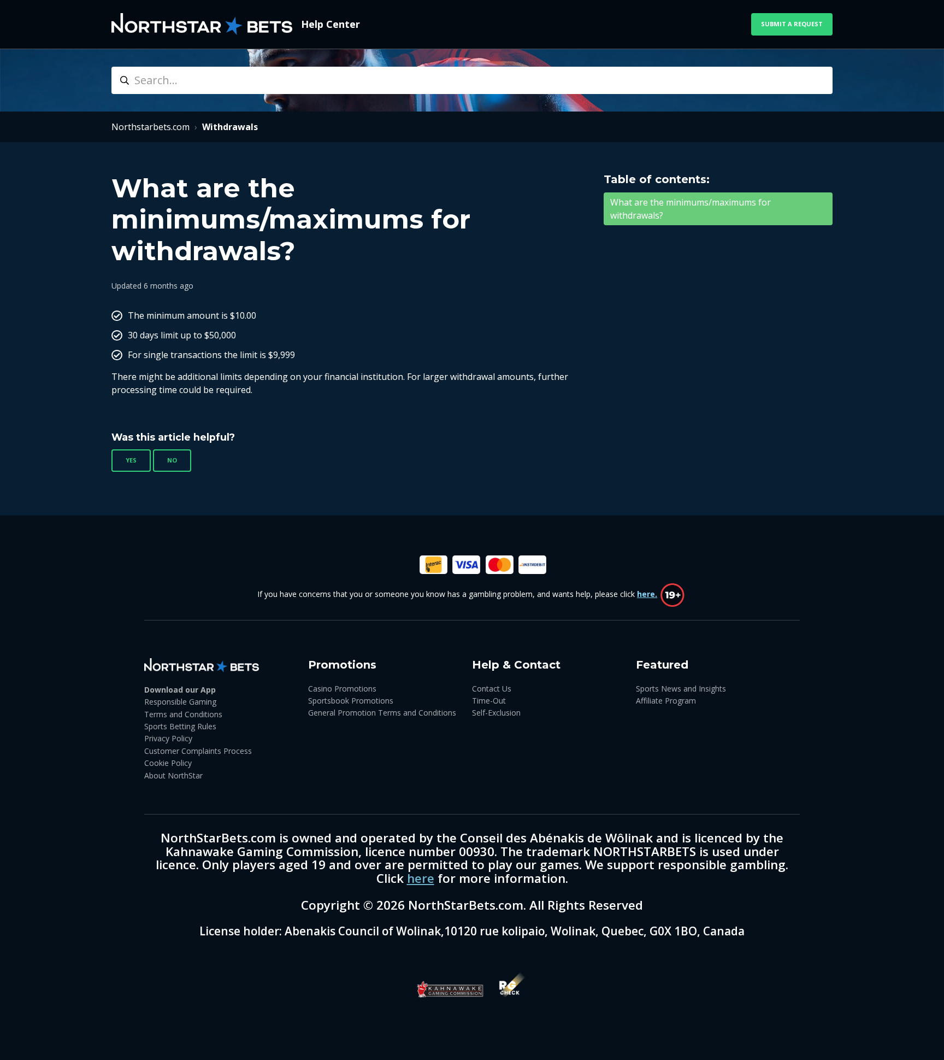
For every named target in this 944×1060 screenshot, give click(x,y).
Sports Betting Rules (180, 726)
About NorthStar (173, 775)
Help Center (330, 24)
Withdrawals (230, 127)
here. (647, 594)
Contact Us (491, 688)
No (172, 460)
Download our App (180, 689)
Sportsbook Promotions (350, 700)
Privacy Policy (168, 738)
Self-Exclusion (496, 712)
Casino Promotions (342, 688)
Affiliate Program (666, 700)
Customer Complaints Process (198, 751)
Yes (131, 460)
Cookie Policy (168, 763)
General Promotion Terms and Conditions (382, 712)
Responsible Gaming (180, 701)
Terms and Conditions (183, 714)
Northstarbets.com (150, 127)
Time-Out (489, 700)
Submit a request (792, 24)
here (420, 878)
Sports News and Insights (681, 688)
